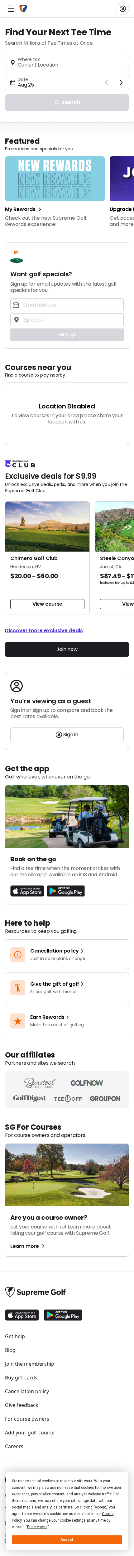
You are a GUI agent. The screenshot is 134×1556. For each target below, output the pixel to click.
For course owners (27, 1419)
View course (47, 604)
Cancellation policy (27, 1391)
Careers (14, 1446)
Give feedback (21, 1405)
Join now (66, 649)
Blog (10, 1350)
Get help (15, 1336)
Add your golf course (30, 1432)
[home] (23, 9)
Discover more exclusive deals (44, 630)
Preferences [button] (37, 1527)
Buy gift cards (21, 1377)
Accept (67, 1540)
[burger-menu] (11, 9)
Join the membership (29, 1364)
